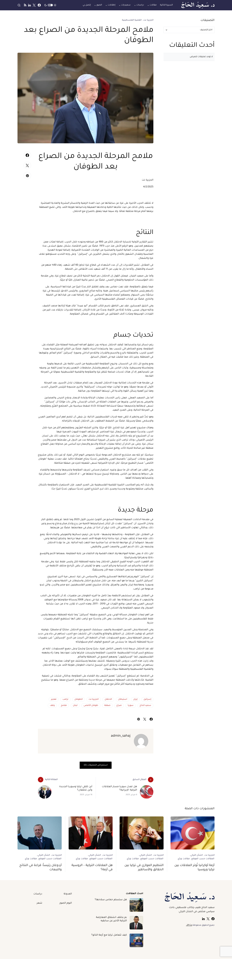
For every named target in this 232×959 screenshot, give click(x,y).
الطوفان (78, 699)
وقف (52, 705)
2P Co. (189, 925)
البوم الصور (65, 903)
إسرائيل (147, 699)
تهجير (53, 699)
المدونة (68, 894)
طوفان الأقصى (91, 705)
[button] (50, 5)
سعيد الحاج (145, 705)
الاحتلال (108, 699)
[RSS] (25, 5)
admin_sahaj (120, 736)
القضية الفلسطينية (131, 20)
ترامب (65, 699)
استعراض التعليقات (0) (96, 765)
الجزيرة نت (148, 20)
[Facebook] (39, 5)
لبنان (75, 705)
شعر (39, 903)
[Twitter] (34, 5)
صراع (119, 705)
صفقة (107, 705)
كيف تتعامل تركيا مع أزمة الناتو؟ (109, 935)
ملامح (64, 705)
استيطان (122, 699)
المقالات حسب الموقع (202, 859)
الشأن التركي (196, 855)
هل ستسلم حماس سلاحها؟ (111, 899)
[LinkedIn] (29, 5)
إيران (135, 699)
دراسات (37, 894)
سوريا (130, 705)
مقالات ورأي (184, 859)
